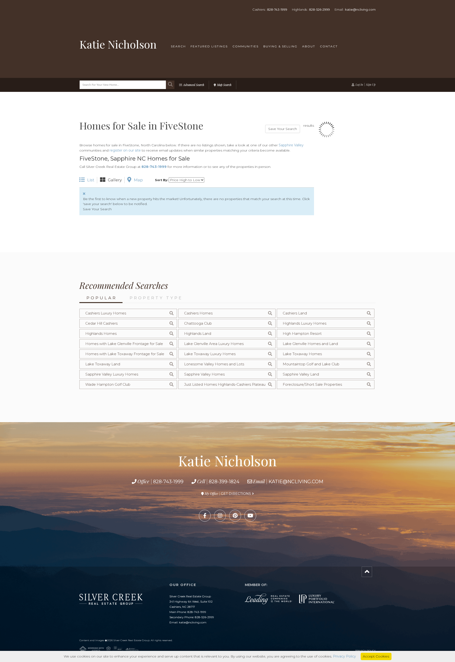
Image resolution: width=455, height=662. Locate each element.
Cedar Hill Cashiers (101, 323)
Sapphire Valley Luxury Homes (111, 374)
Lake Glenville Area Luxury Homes (214, 343)
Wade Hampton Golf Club (107, 384)
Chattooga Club (198, 323)
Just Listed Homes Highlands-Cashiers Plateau (224, 384)
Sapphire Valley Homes (204, 374)
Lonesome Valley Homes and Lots (214, 364)
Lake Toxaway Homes (302, 354)
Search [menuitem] (178, 46)
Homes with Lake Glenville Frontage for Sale (124, 343)
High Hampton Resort (302, 333)
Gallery (115, 179)
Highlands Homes (101, 333)
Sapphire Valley (291, 145)
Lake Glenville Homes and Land (310, 343)
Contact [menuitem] (329, 46)
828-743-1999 (277, 9)
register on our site (125, 150)
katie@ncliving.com (360, 9)
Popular (101, 297)
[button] (170, 85)
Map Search (224, 85)
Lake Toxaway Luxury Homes (210, 354)
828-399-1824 (224, 481)
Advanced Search (193, 85)
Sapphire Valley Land (301, 374)
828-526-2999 (319, 9)
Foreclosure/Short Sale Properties (312, 384)
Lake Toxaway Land (102, 364)
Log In (359, 84)
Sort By (161, 180)
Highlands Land (197, 333)
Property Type (156, 297)
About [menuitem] (308, 46)
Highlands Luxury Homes (304, 323)
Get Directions (236, 494)
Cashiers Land (295, 313)
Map (138, 179)
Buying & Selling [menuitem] (280, 46)
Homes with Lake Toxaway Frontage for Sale (124, 354)
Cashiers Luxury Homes (105, 313)
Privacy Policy (344, 656)
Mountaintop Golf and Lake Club (311, 364)
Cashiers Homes (198, 313)
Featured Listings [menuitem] (209, 46)
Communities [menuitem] (245, 46)
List (90, 179)
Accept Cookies (376, 656)
